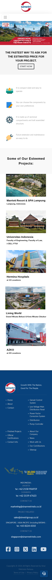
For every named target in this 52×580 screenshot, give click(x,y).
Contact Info (12, 442)
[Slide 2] (26, 41)
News (32, 438)
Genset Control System (36, 401)
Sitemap (33, 450)
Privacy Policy (32, 573)
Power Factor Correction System (37, 415)
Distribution (35, 420)
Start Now (26, 66)
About (10, 404)
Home (10, 400)
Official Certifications (13, 436)
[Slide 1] (21, 41)
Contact (10, 408)
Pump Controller (36, 424)
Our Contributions (37, 446)
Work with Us (35, 442)
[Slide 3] (31, 41)
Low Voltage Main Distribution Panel (37, 408)
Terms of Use (19, 573)
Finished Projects (14, 431)
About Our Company (34, 433)
